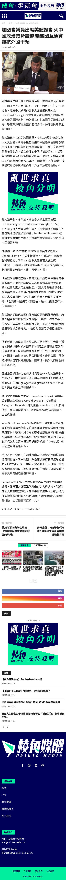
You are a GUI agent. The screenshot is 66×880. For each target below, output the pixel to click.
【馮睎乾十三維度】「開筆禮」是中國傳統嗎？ (11, 567)
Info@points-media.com (14, 842)
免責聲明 (16, 871)
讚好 (60, 591)
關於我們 (38, 871)
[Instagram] (30, 765)
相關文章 (24, 545)
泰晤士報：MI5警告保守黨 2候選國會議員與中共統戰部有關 (50, 531)
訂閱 (60, 605)
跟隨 (60, 598)
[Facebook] (23, 765)
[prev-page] (31, 580)
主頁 (3, 23)
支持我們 (50, 871)
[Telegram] (36, 765)
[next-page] (35, 580)
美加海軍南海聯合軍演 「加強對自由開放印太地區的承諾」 (16, 531)
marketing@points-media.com (17, 852)
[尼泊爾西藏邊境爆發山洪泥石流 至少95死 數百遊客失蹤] (33, 558)
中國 (10, 23)
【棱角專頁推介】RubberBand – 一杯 (22, 679)
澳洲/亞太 (6, 815)
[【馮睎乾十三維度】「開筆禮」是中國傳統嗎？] (11, 558)
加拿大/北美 (8, 808)
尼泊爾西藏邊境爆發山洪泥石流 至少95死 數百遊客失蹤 (33, 568)
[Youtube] (43, 765)
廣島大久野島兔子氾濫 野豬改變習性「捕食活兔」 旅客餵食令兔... (33, 715)
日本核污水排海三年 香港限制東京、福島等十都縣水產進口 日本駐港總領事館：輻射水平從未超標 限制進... (54, 570)
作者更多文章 (40, 545)
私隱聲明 (27, 871)
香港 (4, 787)
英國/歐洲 (6, 801)
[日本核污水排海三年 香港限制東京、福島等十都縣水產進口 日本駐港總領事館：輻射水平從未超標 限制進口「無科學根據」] (54, 558)
